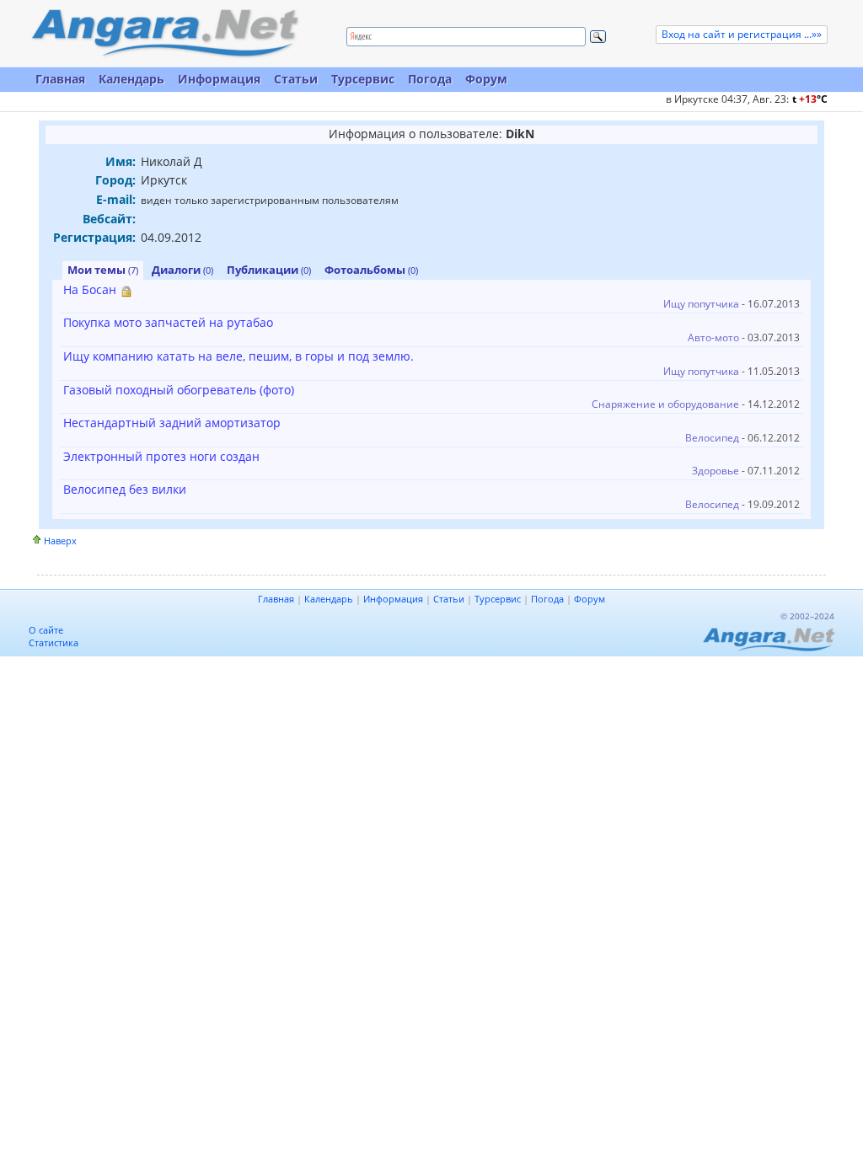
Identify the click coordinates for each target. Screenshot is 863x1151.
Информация (219, 79)
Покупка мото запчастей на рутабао (168, 322)
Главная (60, 79)
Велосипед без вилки (124, 489)
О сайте (46, 630)
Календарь (131, 79)
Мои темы (102, 269)
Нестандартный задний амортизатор (172, 423)
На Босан (89, 289)
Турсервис (362, 79)
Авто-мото (713, 337)
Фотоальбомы (371, 269)
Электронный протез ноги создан (161, 456)
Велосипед (712, 438)
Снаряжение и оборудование (665, 404)
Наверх (60, 540)
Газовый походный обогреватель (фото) (178, 390)
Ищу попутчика (701, 304)
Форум (486, 79)
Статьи (296, 79)
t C (810, 99)
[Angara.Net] (164, 33)
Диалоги (182, 269)
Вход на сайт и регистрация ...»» (742, 34)
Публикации (269, 269)
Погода (430, 79)
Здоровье (715, 470)
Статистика (53, 642)
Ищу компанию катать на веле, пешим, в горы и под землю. (238, 356)
